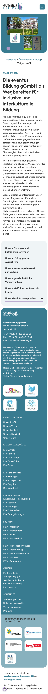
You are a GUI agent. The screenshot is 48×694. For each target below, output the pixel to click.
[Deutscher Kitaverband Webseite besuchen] (13, 632)
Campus (7, 568)
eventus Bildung (12, 417)
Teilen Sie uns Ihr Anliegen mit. (19, 376)
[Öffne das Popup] (42, 7)
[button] (4, 689)
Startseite (11, 59)
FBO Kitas (8, 521)
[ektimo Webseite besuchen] (10, 658)
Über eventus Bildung (30, 59)
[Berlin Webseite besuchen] (33, 645)
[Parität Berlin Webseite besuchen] (33, 632)
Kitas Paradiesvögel (14, 444)
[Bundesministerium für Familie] (13, 645)
